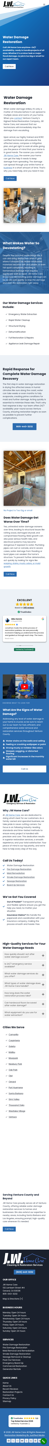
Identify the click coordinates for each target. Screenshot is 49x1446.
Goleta (12, 1046)
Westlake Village (17, 1111)
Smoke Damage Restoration (21, 877)
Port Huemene (16, 1087)
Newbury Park (15, 1064)
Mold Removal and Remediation (18, 1350)
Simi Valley (14, 1099)
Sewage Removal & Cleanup (17, 1357)
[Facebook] (9, 1441)
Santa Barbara (16, 1093)
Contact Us (8, 1395)
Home (6, 1383)
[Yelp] (26, 1441)
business (8, 167)
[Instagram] (17, 1441)
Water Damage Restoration (16, 1344)
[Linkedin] (35, 1441)
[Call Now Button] (43, 1441)
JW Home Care (11, 155)
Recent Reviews (10, 1389)
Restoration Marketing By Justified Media (25, 1435)
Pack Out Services (11, 1360)
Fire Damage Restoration (19, 869)
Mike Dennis (16, 619)
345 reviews (28, 608)
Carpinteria (14, 1040)
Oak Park (13, 1070)
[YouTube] (22, 1441)
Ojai (11, 1075)
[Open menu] (44, 4)
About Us (7, 1386)
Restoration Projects (12, 1392)
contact (18, 118)
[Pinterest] (40, 1441)
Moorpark (13, 1058)
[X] (13, 1441)
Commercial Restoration (15, 1366)
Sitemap (7, 1401)
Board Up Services (16, 885)
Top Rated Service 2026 (22, 1421)
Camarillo (13, 1034)
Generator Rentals (12, 1369)
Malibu (12, 1052)
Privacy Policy (9, 1398)
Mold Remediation (16, 873)
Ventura (13, 1117)
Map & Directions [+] (13, 1298)
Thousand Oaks (16, 1105)
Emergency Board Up (13, 1363)
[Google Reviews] (31, 1441)
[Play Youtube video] (24, 686)
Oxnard (12, 1081)
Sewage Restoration (17, 881)
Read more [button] (9, 639)
